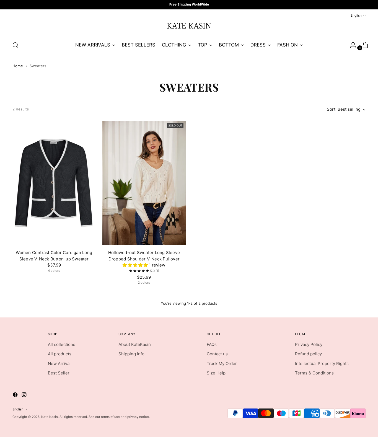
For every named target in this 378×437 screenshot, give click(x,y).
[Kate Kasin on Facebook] (184, 272)
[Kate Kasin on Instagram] (193, 272)
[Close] (258, 165)
